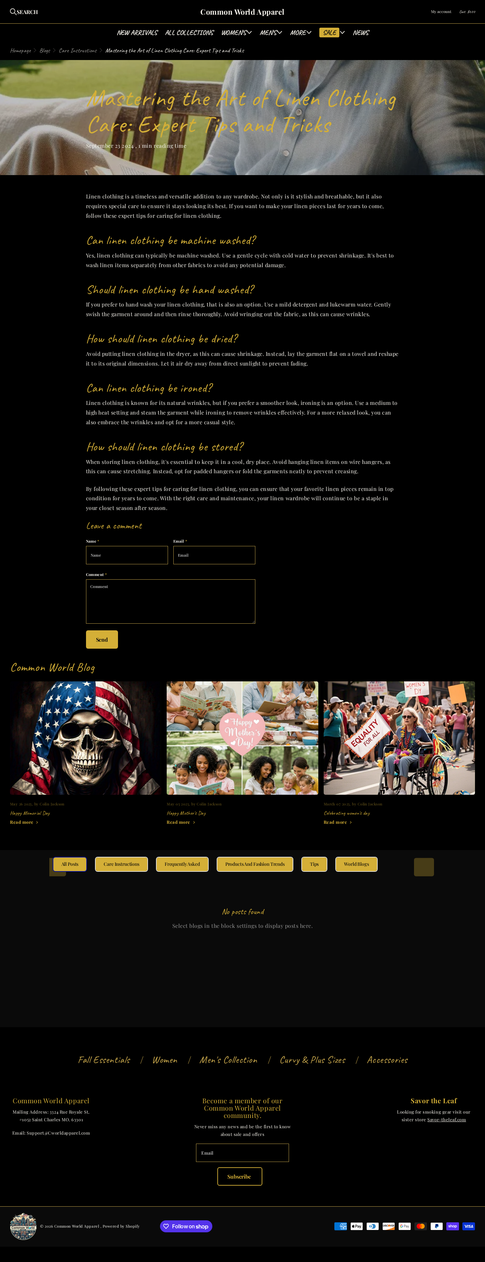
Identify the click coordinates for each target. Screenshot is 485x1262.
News (360, 32)
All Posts (70, 864)
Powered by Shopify (121, 1226)
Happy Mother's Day (242, 757)
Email (180, 541)
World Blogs (356, 864)
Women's (233, 32)
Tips (314, 864)
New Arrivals (137, 32)
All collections (189, 32)
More (298, 32)
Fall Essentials (104, 1059)
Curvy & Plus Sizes (312, 1059)
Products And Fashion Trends (255, 864)
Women (164, 1059)
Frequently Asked (182, 864)
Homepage (20, 50)
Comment (96, 574)
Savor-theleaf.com (446, 1119)
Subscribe (239, 1176)
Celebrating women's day (399, 757)
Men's (268, 32)
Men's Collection (228, 1059)
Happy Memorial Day (85, 757)
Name (93, 541)
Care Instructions (78, 50)
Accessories (387, 1059)
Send (102, 639)
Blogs (44, 50)
